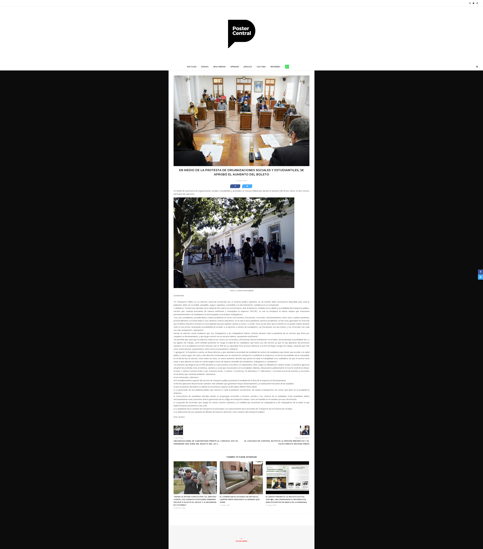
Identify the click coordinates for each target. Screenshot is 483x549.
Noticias (191, 66)
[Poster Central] (241, 34)
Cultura (261, 66)
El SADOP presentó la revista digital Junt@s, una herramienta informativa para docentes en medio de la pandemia (286, 499)
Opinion (234, 66)
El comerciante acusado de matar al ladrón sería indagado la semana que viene (240, 499)
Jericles (248, 66)
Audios (205, 66)
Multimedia (219, 66)
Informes (275, 66)
